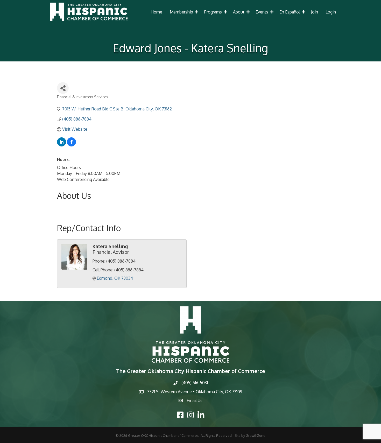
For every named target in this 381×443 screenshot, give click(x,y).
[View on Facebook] (71, 144)
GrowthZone (255, 435)
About (238, 12)
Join (314, 12)
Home (156, 12)
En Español (289, 12)
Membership (181, 12)
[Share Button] (63, 88)
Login (331, 12)
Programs (213, 12)
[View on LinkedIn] (61, 144)
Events (262, 12)
